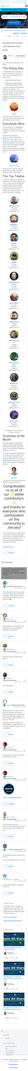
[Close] (26, 1057)
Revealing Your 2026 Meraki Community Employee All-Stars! (12, 1008)
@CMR (14, 262)
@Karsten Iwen (14, 402)
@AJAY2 (5, 89)
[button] (14, 106)
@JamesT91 (14, 421)
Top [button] (2, 1031)
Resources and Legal (9, 1043)
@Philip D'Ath (14, 206)
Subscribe (24, 33)
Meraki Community (8, 547)
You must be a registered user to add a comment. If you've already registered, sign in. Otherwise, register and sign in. (13, 572)
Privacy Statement (13, 1064)
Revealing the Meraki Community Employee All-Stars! (13, 948)
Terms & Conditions (10, 1050)
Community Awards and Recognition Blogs (13, 30)
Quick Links (6, 1035)
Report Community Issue (11, 1046)
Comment (8, 577)
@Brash (14, 243)
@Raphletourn (14, 322)
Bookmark (16, 33)
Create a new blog (14, 22)
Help (6, 1048)
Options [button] (24, 55)
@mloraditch (14, 303)
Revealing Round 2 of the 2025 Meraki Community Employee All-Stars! (13, 978)
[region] (14, 1063)
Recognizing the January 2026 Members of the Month (12, 46)
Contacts (7, 1038)
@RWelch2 (14, 225)
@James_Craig (7, 137)
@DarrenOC (14, 383)
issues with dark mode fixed (10, 457)
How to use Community (10, 917)
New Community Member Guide (13, 921)
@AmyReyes (17, 797)
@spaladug (21, 453)
